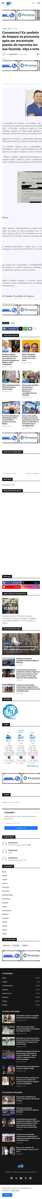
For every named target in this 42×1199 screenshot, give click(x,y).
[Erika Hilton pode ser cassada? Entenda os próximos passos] (8, 1019)
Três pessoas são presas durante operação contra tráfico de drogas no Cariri (28, 1029)
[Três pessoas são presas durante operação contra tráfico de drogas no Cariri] (8, 1030)
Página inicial (6, 28)
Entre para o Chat (8, 485)
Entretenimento (7, 895)
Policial (4, 922)
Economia (5, 887)
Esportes (5, 903)
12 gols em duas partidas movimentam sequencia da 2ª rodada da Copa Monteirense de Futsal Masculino (28, 688)
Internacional (6, 910)
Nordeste (5, 918)
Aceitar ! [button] (7, 1195)
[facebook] (11, 1178)
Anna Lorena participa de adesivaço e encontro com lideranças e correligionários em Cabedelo (30, 390)
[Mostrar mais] (35, 329)
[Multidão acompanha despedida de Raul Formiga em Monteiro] (8, 662)
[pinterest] (30, 1178)
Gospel (4, 906)
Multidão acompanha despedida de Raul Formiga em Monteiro (27, 660)
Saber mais (15, 1190)
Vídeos (4, 933)
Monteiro (5, 914)
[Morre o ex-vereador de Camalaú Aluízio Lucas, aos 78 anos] (8, 1151)
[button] (3, 3)
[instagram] (26, 1178)
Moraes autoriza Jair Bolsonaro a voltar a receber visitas (27, 1067)
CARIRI (4, 875)
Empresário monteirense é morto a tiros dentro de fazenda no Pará (27, 1099)
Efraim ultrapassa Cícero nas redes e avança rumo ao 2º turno (29, 357)
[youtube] (21, 1178)
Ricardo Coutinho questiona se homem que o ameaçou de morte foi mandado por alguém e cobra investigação (10, 359)
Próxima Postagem (32, 473)
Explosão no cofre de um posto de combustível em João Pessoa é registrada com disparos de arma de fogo (28, 1041)
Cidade (4, 879)
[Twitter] (20, 329)
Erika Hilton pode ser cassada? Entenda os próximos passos (27, 1016)
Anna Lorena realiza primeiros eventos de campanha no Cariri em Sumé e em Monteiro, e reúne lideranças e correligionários (30, 421)
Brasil (4, 872)
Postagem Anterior (9, 473)
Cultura (4, 883)
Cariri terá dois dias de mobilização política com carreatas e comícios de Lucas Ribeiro (10, 420)
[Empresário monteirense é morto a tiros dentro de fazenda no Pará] (8, 1100)
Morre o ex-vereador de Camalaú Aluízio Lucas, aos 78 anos (27, 1149)
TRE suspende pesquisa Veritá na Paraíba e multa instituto (11, 387)
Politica (15, 28)
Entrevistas (6, 899)
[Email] (30, 329)
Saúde (4, 930)
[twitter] (16, 1178)
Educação (5, 891)
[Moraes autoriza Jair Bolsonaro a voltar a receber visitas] (8, 1069)
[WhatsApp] (25, 329)
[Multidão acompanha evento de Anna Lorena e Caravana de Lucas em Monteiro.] (8, 1054)
